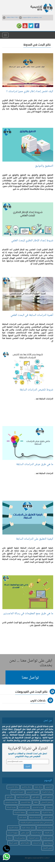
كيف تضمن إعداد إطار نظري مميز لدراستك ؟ (29, 91)
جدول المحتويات (33, 838)
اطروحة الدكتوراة (17, 792)
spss (36, 802)
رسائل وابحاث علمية (28, 827)
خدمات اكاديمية (13, 827)
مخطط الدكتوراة (20, 812)
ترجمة (10, 838)
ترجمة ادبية (48, 843)
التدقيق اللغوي (47, 797)
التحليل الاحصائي (46, 802)
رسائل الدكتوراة (47, 792)
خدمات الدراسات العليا (45, 827)
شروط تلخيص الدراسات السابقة (36, 389)
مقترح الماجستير (38, 807)
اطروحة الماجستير (32, 792)
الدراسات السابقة (35, 817)
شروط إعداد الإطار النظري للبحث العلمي (31, 240)
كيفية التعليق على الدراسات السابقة (34, 538)
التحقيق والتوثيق (44, 166)
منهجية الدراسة (12, 832)
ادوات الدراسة (36, 832)
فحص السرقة (13, 843)
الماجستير (49, 787)
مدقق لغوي (10, 797)
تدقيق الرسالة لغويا (23, 797)
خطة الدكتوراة (47, 812)
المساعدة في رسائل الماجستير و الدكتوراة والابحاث (36, 822)
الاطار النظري (48, 817)
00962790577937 (12, 17)
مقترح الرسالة (11, 807)
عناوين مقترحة (47, 838)
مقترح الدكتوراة (24, 807)
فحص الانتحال (47, 848)
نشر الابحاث (48, 832)
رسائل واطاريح (26, 787)
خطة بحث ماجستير (11, 802)
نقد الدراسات (37, 843)
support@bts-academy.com (32, 17)
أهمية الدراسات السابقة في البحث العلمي (31, 315)
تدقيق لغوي (35, 797)
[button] (30, 677)
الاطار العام (22, 817)
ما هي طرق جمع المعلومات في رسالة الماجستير (28, 615)
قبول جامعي (25, 832)
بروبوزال (49, 807)
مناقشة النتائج (25, 843)
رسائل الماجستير (13, 787)
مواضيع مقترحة (20, 838)
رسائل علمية (38, 787)
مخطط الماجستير (33, 812)
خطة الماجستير (26, 802)
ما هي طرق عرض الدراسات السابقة (34, 464)
